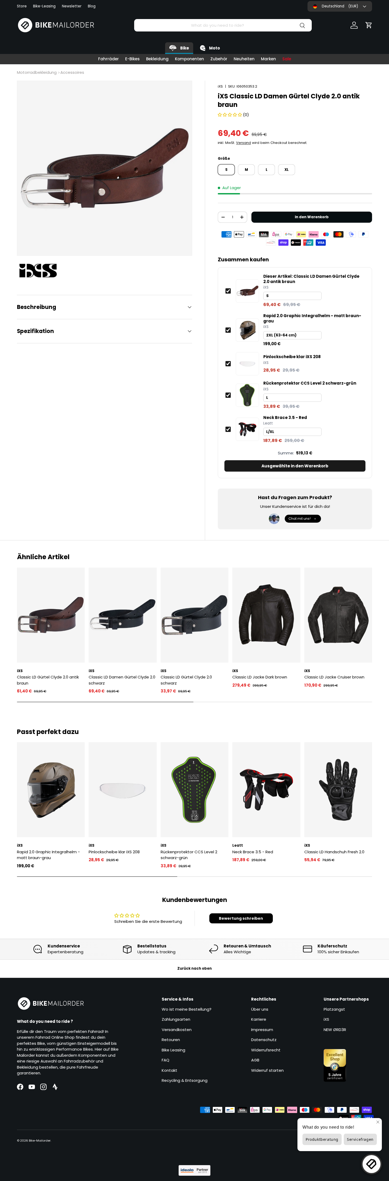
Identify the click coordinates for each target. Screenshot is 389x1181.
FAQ (165, 1060)
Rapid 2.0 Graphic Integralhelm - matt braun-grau (312, 318)
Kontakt (169, 1070)
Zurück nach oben (194, 968)
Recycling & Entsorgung (184, 1080)
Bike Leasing (173, 1050)
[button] (369, 25)
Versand (243, 142)
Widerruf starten (267, 1070)
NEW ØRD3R (335, 1029)
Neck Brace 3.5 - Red (285, 417)
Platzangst (334, 1009)
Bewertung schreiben (241, 918)
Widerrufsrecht (266, 1050)
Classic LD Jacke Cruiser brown (334, 677)
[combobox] (223, 25)
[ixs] (41, 270)
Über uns (259, 1009)
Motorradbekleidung (37, 72)
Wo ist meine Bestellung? (186, 1009)
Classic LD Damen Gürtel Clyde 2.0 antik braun (311, 279)
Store (22, 6)
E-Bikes (132, 59)
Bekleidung (157, 59)
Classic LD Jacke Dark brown (259, 677)
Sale (286, 59)
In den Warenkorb (312, 217)
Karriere (258, 1019)
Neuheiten (244, 59)
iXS (220, 86)
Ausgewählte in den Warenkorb (294, 466)
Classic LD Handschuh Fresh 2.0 (334, 852)
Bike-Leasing (44, 6)
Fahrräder (108, 59)
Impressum (262, 1029)
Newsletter (72, 6)
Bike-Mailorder (40, 1140)
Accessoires (72, 72)
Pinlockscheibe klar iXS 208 (292, 356)
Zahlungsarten (176, 1019)
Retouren (171, 1039)
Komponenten (189, 59)
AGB (255, 1060)
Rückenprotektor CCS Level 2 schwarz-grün (309, 383)
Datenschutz (264, 1039)
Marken (268, 59)
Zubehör (218, 59)
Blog (92, 6)
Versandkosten (177, 1029)
